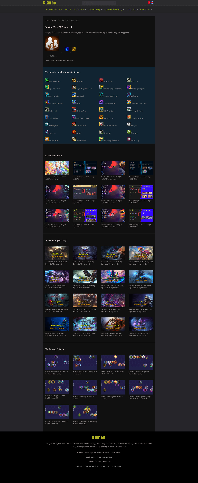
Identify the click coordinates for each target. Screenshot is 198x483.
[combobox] (99, 3)
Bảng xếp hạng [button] (94, 9)
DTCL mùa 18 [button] (79, 9)
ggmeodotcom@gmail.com (101, 457)
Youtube (110, 466)
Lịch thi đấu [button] (131, 9)
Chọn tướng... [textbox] (88, 3)
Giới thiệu (79, 466)
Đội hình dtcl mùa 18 (54, 9)
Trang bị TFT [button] (145, 9)
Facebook (117, 466)
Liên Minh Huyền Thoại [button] (113, 9)
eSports (68, 9)
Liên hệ (102, 466)
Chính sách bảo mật (91, 466)
